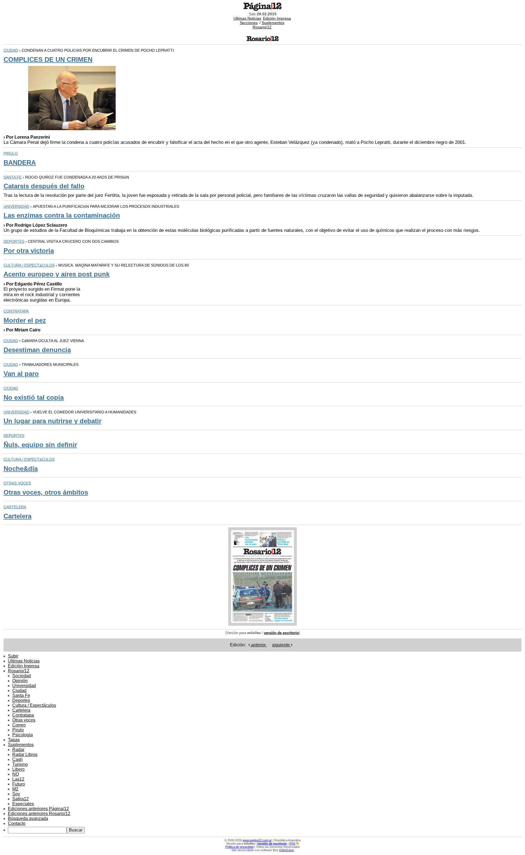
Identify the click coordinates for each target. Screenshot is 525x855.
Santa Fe (21, 695)
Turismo (20, 764)
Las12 (18, 779)
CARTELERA (15, 507)
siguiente (281, 645)
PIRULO (11, 153)
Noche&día (21, 468)
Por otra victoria (29, 250)
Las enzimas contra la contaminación (62, 215)
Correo (19, 725)
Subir (13, 656)
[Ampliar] (262, 624)
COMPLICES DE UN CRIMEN (48, 59)
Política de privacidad (239, 846)
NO (15, 774)
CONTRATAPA (16, 311)
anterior (258, 645)
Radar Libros (24, 754)
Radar (18, 749)
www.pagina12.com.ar (257, 840)
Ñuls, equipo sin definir (40, 444)
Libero (18, 769)
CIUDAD (11, 50)
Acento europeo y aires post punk (57, 274)
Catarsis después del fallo (44, 186)
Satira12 (20, 798)
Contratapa (23, 715)
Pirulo (18, 730)
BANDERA (20, 162)
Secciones (249, 23)
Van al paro (21, 373)
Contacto (16, 823)
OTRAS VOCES (17, 483)
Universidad (24, 685)
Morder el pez (25, 320)
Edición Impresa (277, 18)
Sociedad (21, 675)
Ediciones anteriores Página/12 (38, 808)
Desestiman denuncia (37, 350)
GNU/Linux (286, 850)
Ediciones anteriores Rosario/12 (39, 813)
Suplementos (273, 23)
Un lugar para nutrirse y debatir (52, 421)
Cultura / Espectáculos (34, 705)
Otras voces (23, 720)
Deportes (21, 700)
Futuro (18, 784)
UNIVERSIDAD (16, 206)
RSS (292, 843)
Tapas (14, 739)
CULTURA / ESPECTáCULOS (29, 265)
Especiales (23, 803)
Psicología (22, 735)
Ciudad (19, 690)
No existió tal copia (34, 397)
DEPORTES (14, 241)
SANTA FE (13, 177)
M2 (15, 789)
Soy (16, 794)
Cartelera (17, 516)
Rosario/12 (262, 27)
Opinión (20, 680)
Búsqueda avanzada (28, 818)
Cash (17, 759)
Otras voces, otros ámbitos (46, 492)
